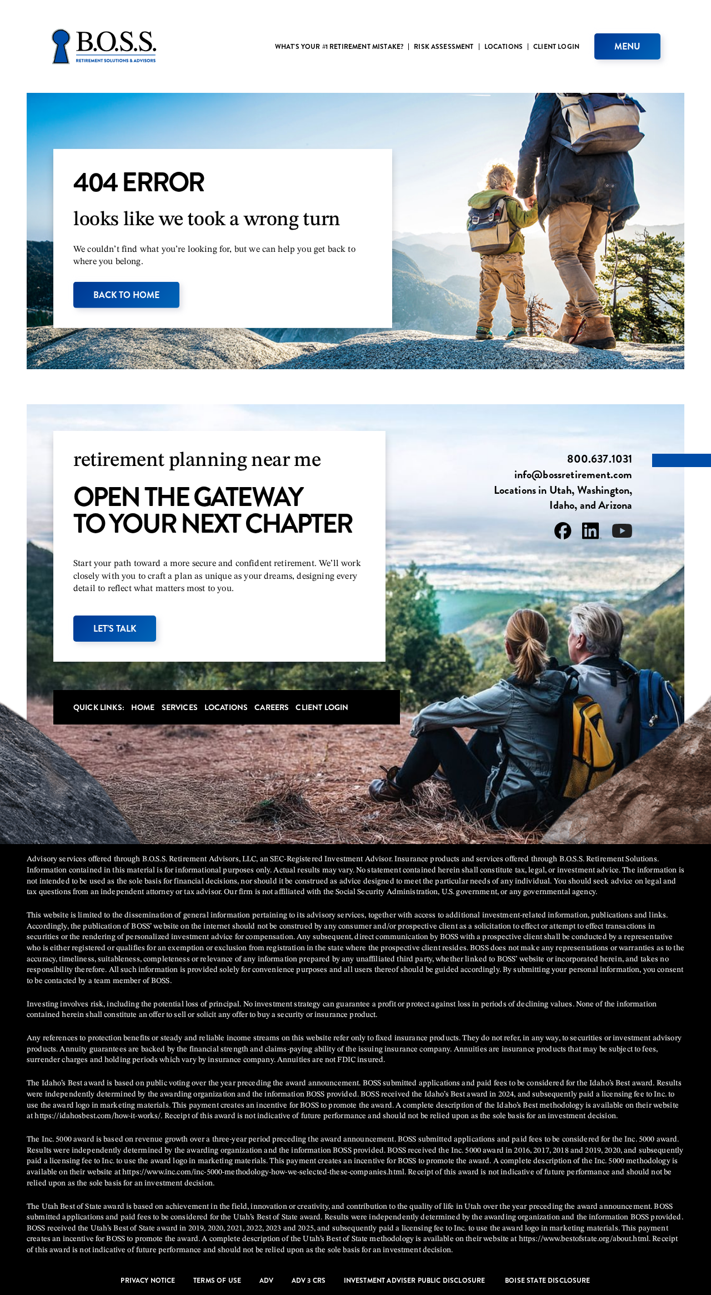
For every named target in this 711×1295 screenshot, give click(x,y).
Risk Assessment (443, 46)
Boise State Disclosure (547, 1281)
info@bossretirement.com (573, 475)
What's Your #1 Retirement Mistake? (339, 46)
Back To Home (126, 295)
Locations (503, 46)
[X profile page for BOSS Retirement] (622, 533)
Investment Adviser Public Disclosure (415, 1281)
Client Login (556, 46)
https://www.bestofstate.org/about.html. (584, 1239)
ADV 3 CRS (309, 1281)
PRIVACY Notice (148, 1281)
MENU (627, 46)
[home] (104, 46)
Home (143, 707)
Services (180, 707)
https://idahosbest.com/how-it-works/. (98, 1116)
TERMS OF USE (217, 1281)
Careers (271, 707)
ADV (266, 1281)
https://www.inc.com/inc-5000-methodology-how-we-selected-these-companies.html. (264, 1172)
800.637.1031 (599, 459)
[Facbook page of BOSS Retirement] (563, 533)
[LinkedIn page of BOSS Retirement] (592, 532)
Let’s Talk (114, 628)
